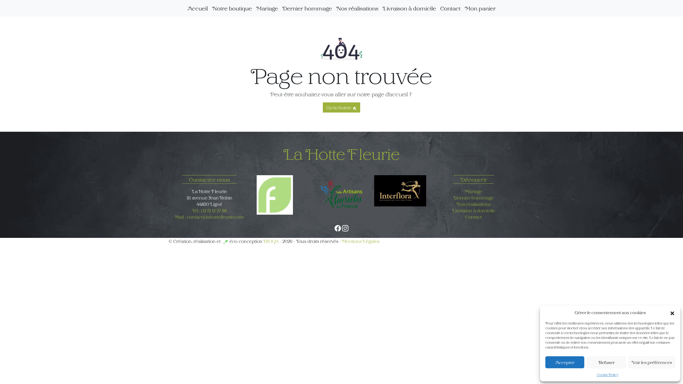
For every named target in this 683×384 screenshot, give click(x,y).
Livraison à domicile (409, 8)
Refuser (606, 362)
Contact (450, 8)
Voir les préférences (652, 362)
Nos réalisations (357, 8)
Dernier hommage (307, 8)
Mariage (267, 8)
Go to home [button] (339, 107)
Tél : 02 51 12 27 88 (209, 210)
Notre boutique (232, 8)
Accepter (564, 362)
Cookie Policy (607, 375)
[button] (672, 312)
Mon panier (480, 8)
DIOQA (271, 241)
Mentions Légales (360, 241)
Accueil (198, 8)
